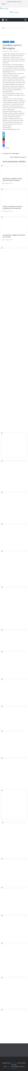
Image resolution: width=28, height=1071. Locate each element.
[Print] (14, 143)
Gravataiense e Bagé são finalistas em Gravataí (14, 236)
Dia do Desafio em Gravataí (17, 157)
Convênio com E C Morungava (11, 153)
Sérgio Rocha (16, 51)
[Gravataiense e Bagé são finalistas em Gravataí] (14, 217)
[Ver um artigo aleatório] (25, 20)
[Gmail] (14, 141)
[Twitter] (14, 135)
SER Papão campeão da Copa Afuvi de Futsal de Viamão (12, 179)
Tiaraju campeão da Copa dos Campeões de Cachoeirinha (12, 207)
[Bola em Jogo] (4, 8)
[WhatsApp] (14, 137)
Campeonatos (6, 41)
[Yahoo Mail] (14, 139)
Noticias (12, 41)
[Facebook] (14, 133)
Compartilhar (6, 148)
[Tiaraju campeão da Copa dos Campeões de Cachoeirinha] (14, 189)
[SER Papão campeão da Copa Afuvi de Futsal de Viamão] (14, 166)
